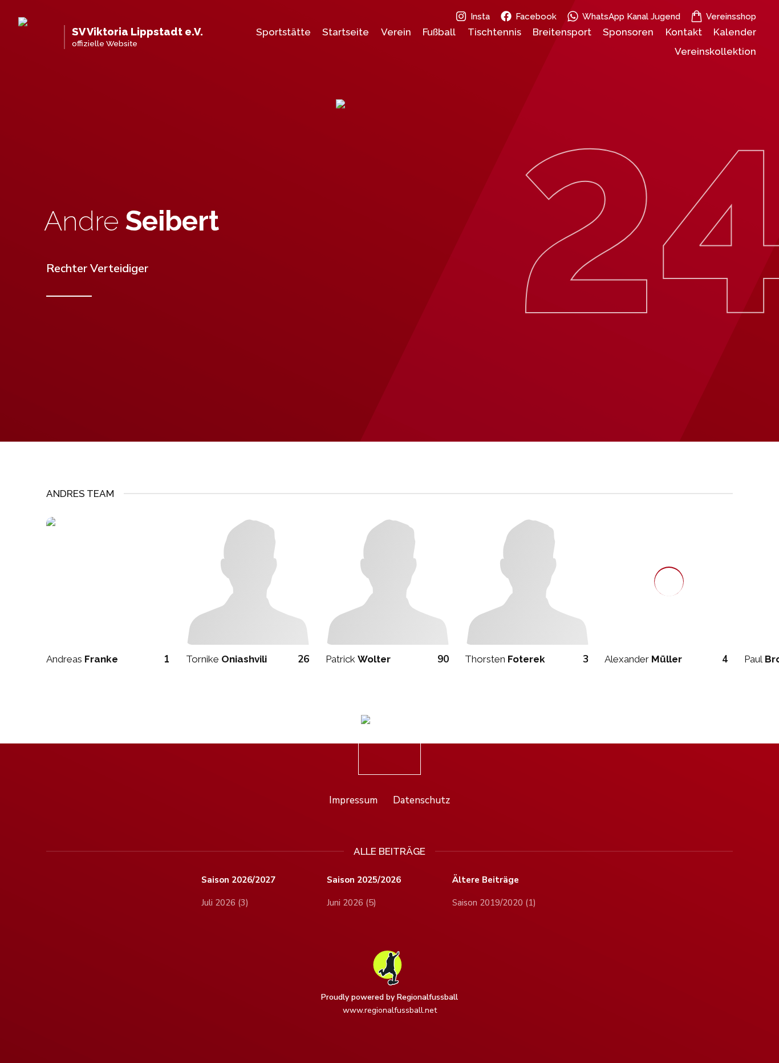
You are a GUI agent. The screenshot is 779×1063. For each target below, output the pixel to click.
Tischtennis (494, 32)
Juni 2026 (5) (351, 902)
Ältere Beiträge (485, 880)
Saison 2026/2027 (238, 880)
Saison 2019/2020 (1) (494, 902)
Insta (480, 16)
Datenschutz (421, 800)
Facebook (536, 16)
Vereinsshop (731, 16)
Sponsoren (628, 32)
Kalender (734, 32)
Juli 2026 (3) (225, 902)
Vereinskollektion (715, 51)
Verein (396, 32)
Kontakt (684, 32)
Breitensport (562, 32)
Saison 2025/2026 (364, 880)
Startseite (345, 32)
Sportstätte (283, 32)
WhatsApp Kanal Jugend (631, 16)
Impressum (353, 800)
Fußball (439, 32)
